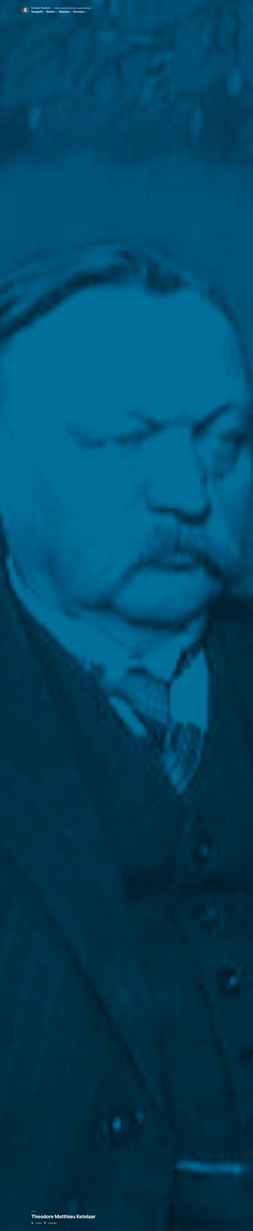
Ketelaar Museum (40, 7)
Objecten (64, 11)
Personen (78, 11)
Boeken (50, 11)
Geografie (37, 11)
